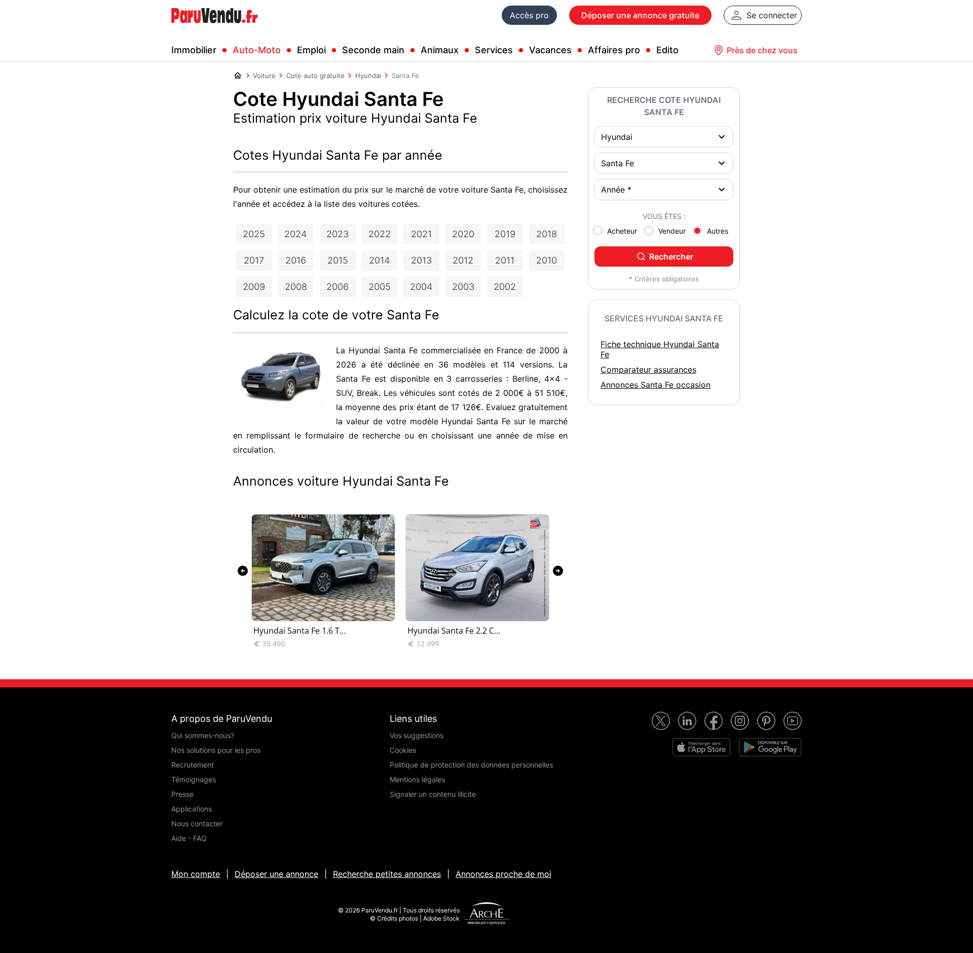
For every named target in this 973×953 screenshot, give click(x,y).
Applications (191, 808)
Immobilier (193, 50)
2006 (337, 286)
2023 (337, 234)
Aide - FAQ (189, 838)
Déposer (640, 15)
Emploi (311, 50)
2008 (296, 286)
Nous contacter (196, 823)
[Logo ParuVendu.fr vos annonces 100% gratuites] (214, 27)
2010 (546, 260)
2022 (379, 234)
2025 (254, 234)
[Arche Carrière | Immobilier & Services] (486, 914)
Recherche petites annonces (387, 874)
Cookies (403, 750)
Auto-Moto (257, 50)
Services (494, 50)
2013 (421, 260)
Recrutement (192, 764)
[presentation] (243, 571)
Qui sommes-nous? (202, 735)
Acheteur (622, 231)
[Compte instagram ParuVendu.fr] (740, 721)
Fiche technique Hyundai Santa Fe (660, 349)
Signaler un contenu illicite (433, 794)
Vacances (550, 50)
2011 (504, 260)
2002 (505, 286)
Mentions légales (417, 779)
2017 (254, 260)
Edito (667, 50)
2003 (463, 286)
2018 (546, 234)
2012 (463, 260)
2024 (295, 234)
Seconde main (373, 50)
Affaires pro (614, 50)
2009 (254, 286)
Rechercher (671, 256)
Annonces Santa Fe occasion (655, 385)
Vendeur (672, 231)
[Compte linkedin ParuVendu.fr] (687, 721)
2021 (421, 234)
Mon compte (195, 874)
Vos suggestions (416, 735)
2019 (505, 234)
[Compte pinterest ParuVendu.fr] (766, 721)
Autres (717, 231)
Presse (182, 794)
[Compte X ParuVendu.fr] (661, 721)
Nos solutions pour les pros (215, 750)
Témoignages (193, 779)
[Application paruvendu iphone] (701, 747)
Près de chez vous (762, 50)
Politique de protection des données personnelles (471, 764)
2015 (337, 260)
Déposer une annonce (276, 874)
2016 (295, 260)
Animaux (440, 50)
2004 (421, 286)
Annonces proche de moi (503, 874)
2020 (463, 234)
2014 (379, 260)
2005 (379, 286)
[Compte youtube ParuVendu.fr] (792, 721)
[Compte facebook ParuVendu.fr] (713, 721)
